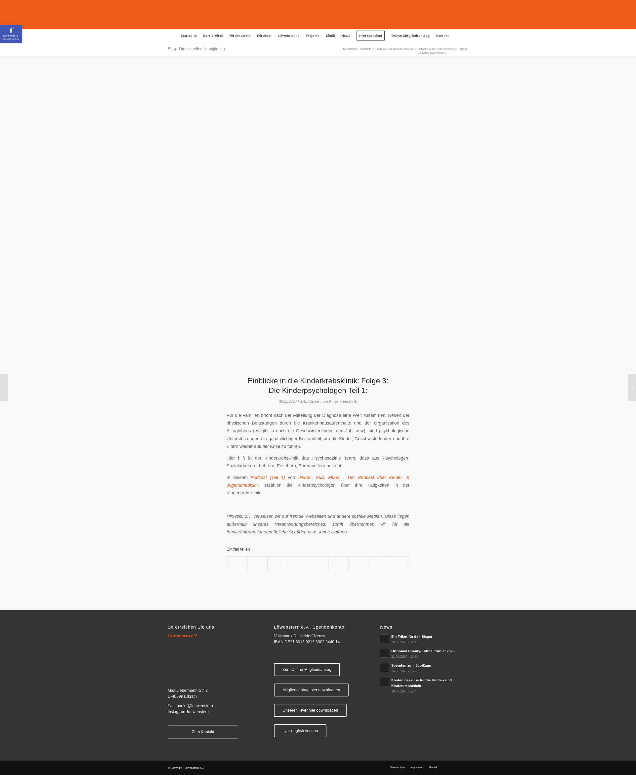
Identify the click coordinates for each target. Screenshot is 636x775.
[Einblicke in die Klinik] (4, 387)
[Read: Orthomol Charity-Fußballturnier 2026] (384, 653)
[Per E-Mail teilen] (399, 564)
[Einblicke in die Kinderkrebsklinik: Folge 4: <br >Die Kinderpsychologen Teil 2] (632, 387)
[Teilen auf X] (257, 564)
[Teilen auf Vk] (359, 564)
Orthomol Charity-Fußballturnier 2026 (423, 651)
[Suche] (455, 35)
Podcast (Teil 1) (269, 477)
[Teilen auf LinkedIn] (318, 564)
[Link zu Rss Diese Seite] (457, 767)
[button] (11, 34)
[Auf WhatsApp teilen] (278, 564)
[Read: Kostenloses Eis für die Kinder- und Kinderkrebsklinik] (384, 682)
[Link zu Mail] (464, 767)
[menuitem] (189, 35)
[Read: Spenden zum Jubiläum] (384, 667)
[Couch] (318, 219)
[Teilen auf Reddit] (379, 564)
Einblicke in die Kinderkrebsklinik (330, 401)
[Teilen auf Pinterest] (298, 564)
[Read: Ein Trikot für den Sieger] (384, 638)
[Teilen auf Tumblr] (338, 564)
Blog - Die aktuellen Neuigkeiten (196, 49)
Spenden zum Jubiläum (411, 665)
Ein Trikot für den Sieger (411, 637)
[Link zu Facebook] (449, 767)
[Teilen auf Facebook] (237, 564)
